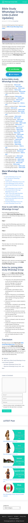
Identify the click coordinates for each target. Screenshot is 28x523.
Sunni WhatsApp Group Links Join (14, 188)
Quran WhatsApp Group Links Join (14, 183)
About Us (4, 516)
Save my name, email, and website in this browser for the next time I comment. (13, 406)
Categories (6, 505)
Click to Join (21, 126)
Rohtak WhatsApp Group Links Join (12, 467)
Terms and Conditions (14, 518)
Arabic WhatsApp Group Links (13, 203)
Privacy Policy (23, 516)
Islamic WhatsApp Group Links (13, 176)
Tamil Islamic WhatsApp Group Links (14, 181)
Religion (6, 358)
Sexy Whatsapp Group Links (10, 454)
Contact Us (10, 516)
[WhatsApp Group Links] (10, 2)
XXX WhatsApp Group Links (10, 441)
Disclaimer (16, 516)
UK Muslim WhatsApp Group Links (14, 196)
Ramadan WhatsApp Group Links (13, 201)
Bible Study (7, 360)
